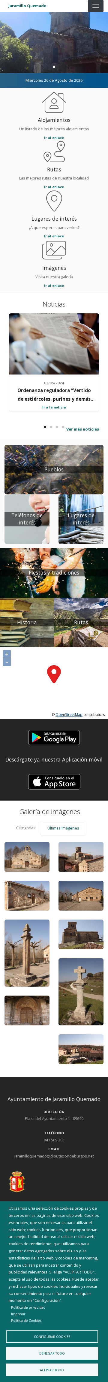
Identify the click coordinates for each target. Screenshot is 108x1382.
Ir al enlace (54, 137)
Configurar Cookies (52, 1336)
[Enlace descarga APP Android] (54, 737)
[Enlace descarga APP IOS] (54, 781)
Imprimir (18, 1314)
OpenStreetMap (69, 714)
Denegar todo (52, 1353)
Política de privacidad (28, 1307)
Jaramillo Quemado (27, 5)
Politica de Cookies (26, 1320)
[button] (54, 738)
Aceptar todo (52, 1370)
